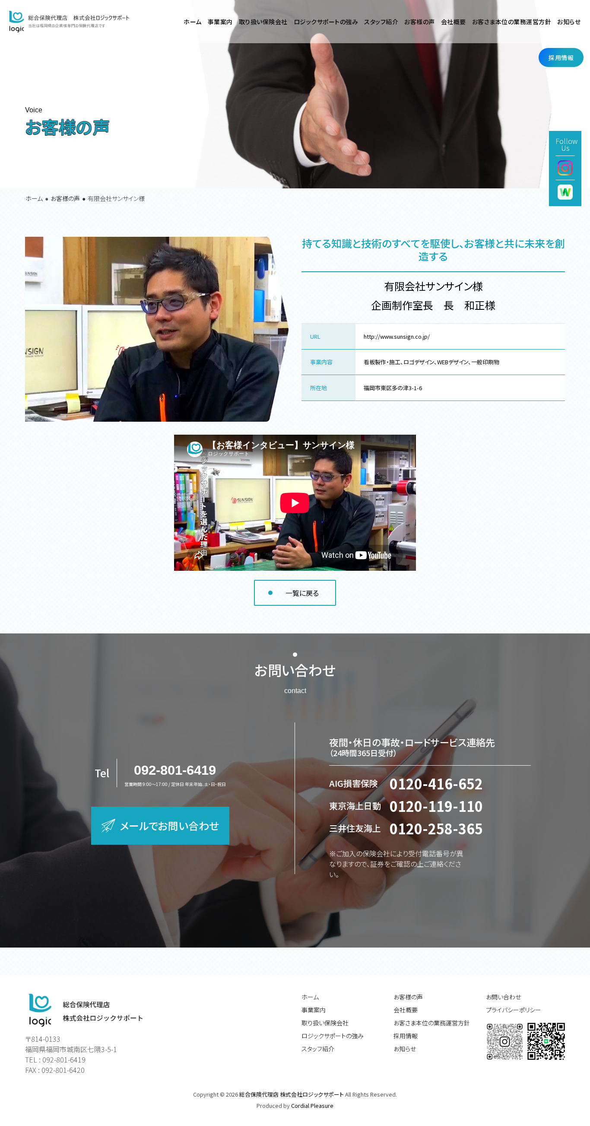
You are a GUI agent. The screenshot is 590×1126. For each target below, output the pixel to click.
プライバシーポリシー (513, 1009)
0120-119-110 (436, 806)
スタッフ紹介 (317, 1048)
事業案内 (313, 1009)
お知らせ (404, 1048)
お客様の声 (419, 21)
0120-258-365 (436, 828)
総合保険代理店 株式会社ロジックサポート (292, 1094)
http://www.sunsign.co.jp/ (397, 336)
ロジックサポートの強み (332, 1035)
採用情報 (405, 1035)
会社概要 (405, 1009)
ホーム (34, 198)
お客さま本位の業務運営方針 (431, 1022)
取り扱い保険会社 (325, 1022)
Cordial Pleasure (312, 1105)
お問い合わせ (503, 996)
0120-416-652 (436, 783)
